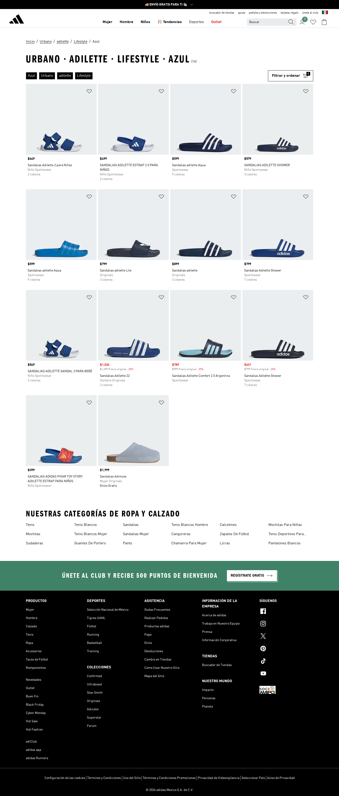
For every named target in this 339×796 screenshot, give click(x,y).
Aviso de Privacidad (281, 778)
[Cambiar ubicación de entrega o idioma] (325, 13)
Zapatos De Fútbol (234, 534)
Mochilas (33, 534)
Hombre (126, 22)
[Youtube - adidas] (286, 674)
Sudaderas (34, 543)
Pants (127, 543)
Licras (225, 543)
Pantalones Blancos (284, 543)
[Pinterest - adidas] (286, 649)
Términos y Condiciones (104, 778)
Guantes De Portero (90, 543)
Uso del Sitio (132, 778)
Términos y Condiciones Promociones (169, 778)
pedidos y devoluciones (263, 13)
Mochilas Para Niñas (285, 525)
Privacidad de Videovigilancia (218, 778)
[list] (147, 76)
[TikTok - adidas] (286, 661)
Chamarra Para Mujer (189, 543)
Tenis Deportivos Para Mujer (286, 534)
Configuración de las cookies (65, 778)
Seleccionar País (253, 778)
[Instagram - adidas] (286, 624)
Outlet (216, 22)
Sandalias (131, 525)
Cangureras (180, 534)
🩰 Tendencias (170, 22)
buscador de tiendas (221, 13)
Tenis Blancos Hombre (189, 525)
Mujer (107, 22)
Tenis (30, 525)
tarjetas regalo (289, 13)
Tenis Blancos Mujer (90, 534)
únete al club (310, 13)
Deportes (196, 22)
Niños (145, 22)
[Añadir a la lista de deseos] (89, 92)
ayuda (241, 13)
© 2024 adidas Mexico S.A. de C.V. (169, 790)
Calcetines (228, 525)
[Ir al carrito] (324, 22)
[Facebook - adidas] (286, 612)
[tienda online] (16, 19)
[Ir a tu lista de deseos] (313, 22)
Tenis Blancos (85, 525)
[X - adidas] (286, 637)
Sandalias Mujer (136, 534)
